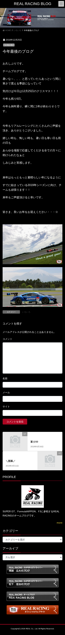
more (59, 522)
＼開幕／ (10, 461)
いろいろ (9, 45)
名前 (5, 378)
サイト (6, 406)
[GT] (15, 439)
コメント (7, 339)
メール (6, 392)
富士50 (34, 441)
